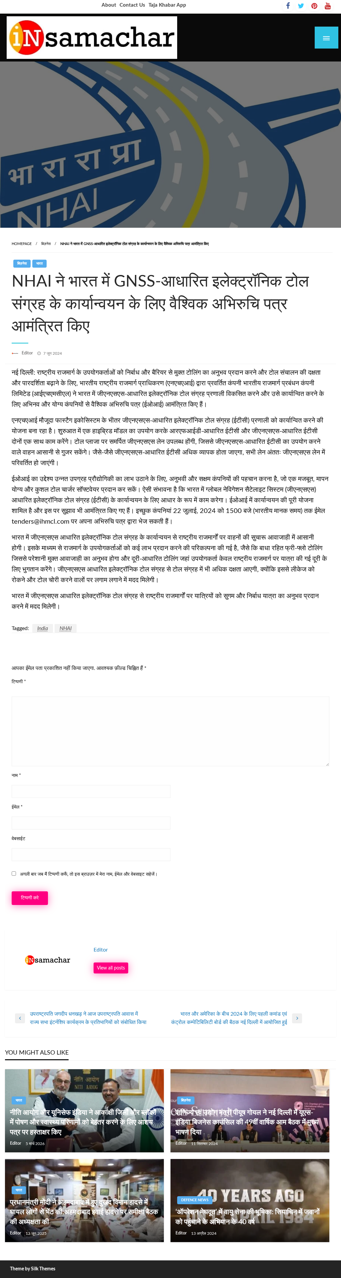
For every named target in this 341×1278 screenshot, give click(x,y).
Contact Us (132, 5)
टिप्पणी (19, 682)
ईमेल (17, 807)
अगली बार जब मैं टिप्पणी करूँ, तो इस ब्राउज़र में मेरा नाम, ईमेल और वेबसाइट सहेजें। (89, 874)
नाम (16, 775)
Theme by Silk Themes (32, 1269)
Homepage (22, 244)
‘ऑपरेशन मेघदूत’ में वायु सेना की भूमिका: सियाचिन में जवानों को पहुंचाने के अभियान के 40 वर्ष (247, 1217)
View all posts (111, 967)
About (109, 5)
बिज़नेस (46, 244)
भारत (39, 263)
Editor (28, 353)
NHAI (66, 628)
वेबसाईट (18, 838)
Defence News (194, 1200)
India (42, 628)
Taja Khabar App (167, 5)
